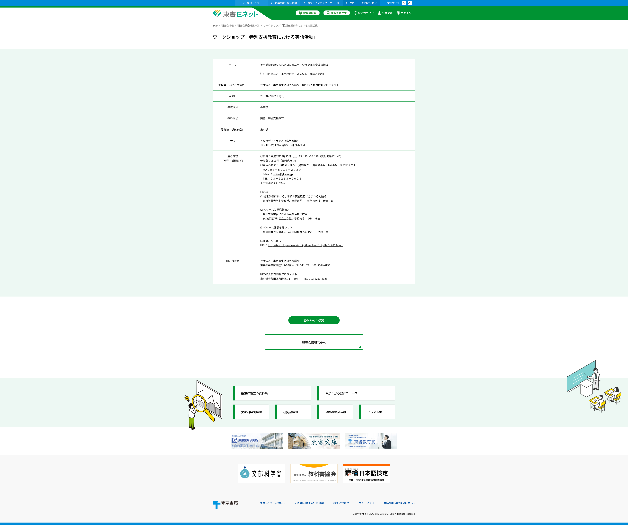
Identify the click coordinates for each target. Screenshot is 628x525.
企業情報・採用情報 (286, 3)
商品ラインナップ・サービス (323, 3)
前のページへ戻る (314, 320)
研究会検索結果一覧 (248, 25)
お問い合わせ (341, 503)
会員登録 (387, 13)
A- (404, 2)
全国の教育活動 (335, 412)
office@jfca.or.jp (283, 174)
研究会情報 (227, 25)
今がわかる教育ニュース (341, 393)
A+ (410, 2)
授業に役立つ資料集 (254, 393)
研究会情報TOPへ (314, 342)
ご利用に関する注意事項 (309, 503)
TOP (215, 25)
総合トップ (253, 3)
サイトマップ (366, 503)
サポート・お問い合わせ (363, 3)
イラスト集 (374, 412)
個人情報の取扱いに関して (399, 503)
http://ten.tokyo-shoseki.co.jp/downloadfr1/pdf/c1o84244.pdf (305, 245)
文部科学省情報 (251, 412)
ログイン (406, 13)
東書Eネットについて (272, 503)
